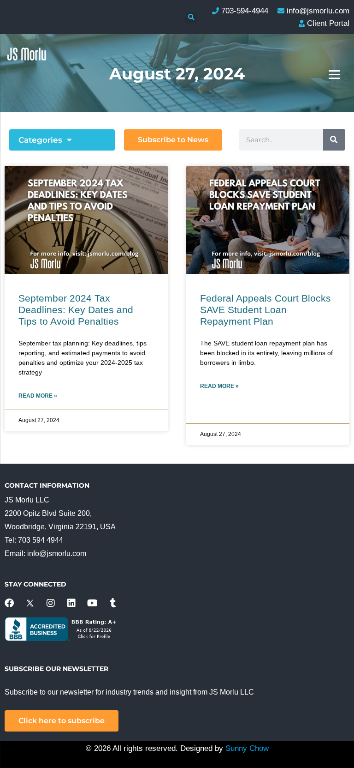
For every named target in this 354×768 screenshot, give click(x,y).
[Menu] (334, 74)
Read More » (37, 396)
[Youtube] (92, 603)
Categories (40, 140)
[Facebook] (9, 603)
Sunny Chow (247, 748)
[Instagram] (50, 603)
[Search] (334, 140)
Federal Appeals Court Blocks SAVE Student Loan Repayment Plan (265, 310)
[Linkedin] (71, 603)
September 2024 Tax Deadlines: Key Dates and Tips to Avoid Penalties (75, 310)
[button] (191, 18)
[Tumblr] (113, 603)
